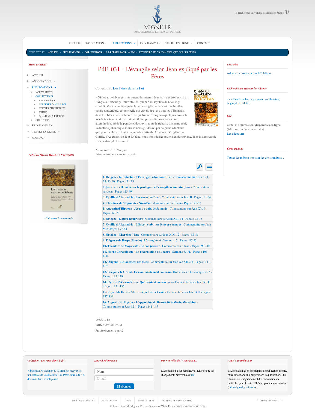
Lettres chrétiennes (52, 108)
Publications (122, 43)
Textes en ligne (177, 43)
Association (94, 43)
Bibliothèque (47, 100)
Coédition (43, 120)
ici (192, 374)
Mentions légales (83, 400)
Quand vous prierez (51, 116)
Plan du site (109, 400)
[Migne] (157, 19)
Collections (93, 52)
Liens (128, 400)
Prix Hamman (150, 43)
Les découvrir (235, 133)
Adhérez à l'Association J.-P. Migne (249, 73)
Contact (203, 43)
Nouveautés (44, 92)
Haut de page (269, 400)
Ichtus (43, 112)
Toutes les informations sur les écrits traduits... (255, 157)
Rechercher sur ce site (177, 400)
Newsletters (146, 400)
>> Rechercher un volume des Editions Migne (259, 12)
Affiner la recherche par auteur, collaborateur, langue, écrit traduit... (253, 101)
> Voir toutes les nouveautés (58, 218)
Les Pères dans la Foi (128, 88)
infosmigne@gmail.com (242, 387)
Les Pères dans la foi (120, 52)
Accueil (74, 43)
